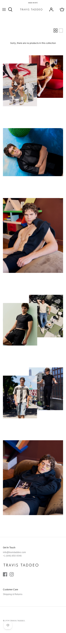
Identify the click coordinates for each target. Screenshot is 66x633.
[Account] (50, 9)
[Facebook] (5, 574)
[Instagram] (12, 574)
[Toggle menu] (4, 9)
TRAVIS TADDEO (17, 621)
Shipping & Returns (12, 594)
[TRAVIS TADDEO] (31, 9)
